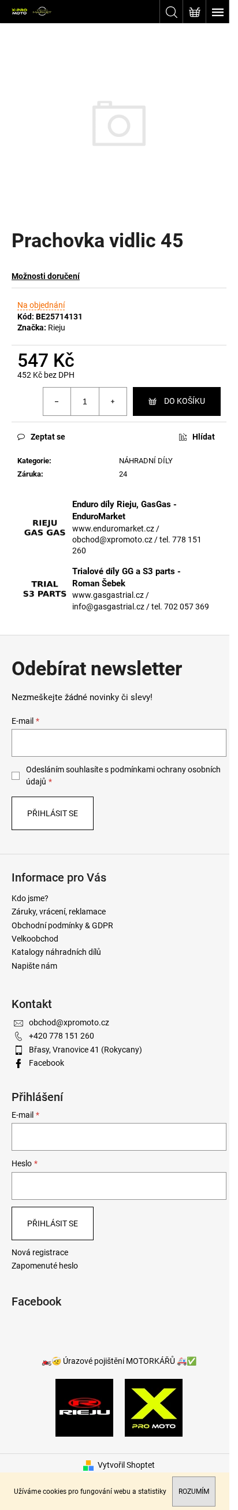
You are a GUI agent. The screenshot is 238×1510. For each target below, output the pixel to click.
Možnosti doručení (46, 276)
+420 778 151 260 (61, 1035)
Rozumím (193, 1491)
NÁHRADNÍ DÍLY (146, 460)
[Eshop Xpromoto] (154, 1406)
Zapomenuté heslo (45, 1265)
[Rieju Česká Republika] (84, 1406)
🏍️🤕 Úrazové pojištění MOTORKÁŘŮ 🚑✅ (119, 1361)
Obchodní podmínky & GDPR (62, 925)
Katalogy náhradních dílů (56, 952)
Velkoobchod (35, 938)
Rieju (56, 327)
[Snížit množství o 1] (57, 401)
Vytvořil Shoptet (126, 1465)
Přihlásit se (52, 813)
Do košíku (184, 401)
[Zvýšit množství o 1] (113, 401)
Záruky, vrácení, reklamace (59, 911)
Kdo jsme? (30, 898)
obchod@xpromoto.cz (69, 1022)
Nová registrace (40, 1252)
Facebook (46, 1063)
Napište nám (34, 965)
